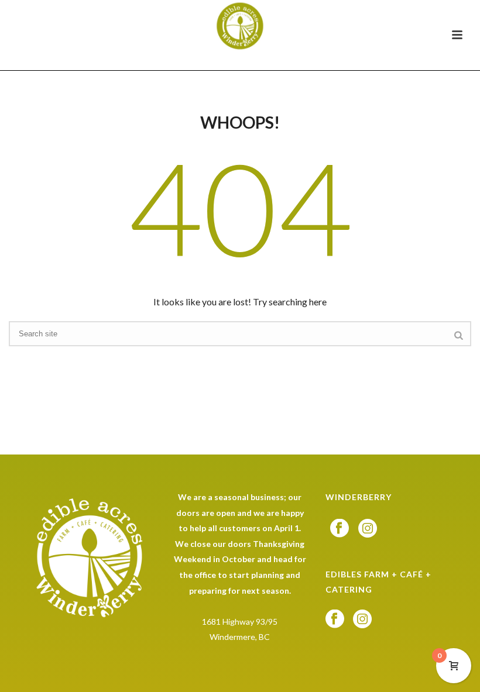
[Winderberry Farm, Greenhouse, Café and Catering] (240, 26)
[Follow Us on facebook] (339, 529)
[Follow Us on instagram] (367, 529)
